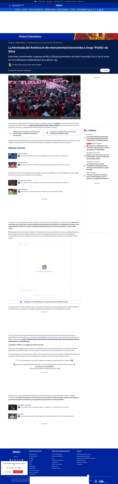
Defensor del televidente (57, 456)
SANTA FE (24, 9)
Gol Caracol (49, 1)
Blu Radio (31, 458)
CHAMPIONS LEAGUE (50, 9)
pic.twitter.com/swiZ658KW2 (44, 366)
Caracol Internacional (34, 470)
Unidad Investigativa (58, 1)
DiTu (30, 464)
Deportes (11, 467)
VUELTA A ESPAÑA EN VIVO (36, 9)
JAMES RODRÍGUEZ (82, 9)
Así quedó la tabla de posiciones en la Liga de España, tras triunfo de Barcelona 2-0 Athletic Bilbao (97, 138)
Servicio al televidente (57, 454)
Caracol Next (32, 474)
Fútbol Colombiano (20, 42)
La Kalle (31, 460)
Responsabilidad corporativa (83, 456)
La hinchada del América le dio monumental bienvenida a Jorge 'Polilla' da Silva (45, 42)
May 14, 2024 (56, 368)
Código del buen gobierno (57, 460)
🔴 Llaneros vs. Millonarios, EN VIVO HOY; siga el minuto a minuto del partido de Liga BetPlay (97, 147)
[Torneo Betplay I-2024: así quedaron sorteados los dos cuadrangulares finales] (12, 192)
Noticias (20, 467)
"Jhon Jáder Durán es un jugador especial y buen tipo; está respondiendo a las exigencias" (44, 182)
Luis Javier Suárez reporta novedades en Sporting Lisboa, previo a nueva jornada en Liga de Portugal (97, 166)
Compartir (106, 70)
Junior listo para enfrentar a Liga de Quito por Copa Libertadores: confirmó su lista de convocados (47, 416)
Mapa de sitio (55, 466)
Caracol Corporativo (34, 472)
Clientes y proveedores (57, 464)
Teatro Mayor (32, 468)
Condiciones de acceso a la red (84, 454)
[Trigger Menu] (9, 5)
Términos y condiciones (82, 462)
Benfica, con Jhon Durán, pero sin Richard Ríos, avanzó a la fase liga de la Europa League (97, 156)
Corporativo (79, 464)
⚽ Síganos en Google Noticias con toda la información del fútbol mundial (46, 302)
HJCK (30, 462)
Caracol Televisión (33, 456)
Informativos (81, 1)
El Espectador (32, 466)
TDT (53, 458)
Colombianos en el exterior (24, 180)
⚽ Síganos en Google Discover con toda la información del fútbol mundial (63, 132)
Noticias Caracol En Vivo (70, 1)
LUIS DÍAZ (72, 9)
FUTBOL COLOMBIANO (63, 9)
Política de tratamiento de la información (86, 458)
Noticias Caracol (33, 454)
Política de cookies (81, 460)
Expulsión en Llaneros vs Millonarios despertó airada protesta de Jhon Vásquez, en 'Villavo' (45, 164)
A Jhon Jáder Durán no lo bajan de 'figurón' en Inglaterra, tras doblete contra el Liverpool (44, 407)
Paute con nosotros (56, 468)
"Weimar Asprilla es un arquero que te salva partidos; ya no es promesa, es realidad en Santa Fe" (97, 176)
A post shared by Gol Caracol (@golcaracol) (44, 295)
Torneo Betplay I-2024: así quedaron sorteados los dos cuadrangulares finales (41, 191)
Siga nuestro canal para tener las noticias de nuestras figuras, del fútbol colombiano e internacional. (26, 133)
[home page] (35, 1)
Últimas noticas (41, 1)
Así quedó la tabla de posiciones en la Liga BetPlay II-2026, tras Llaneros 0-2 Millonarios (44, 155)
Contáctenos (55, 462)
